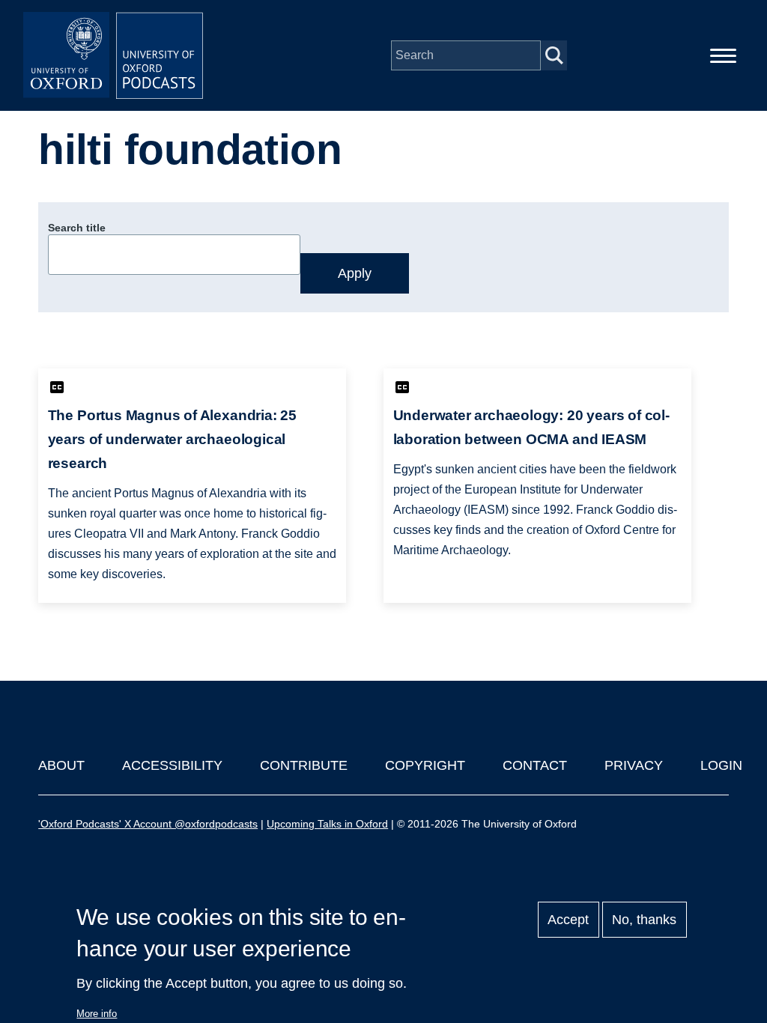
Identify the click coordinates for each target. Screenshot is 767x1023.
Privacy (633, 765)
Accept (568, 919)
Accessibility (172, 765)
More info (96, 1013)
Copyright (425, 765)
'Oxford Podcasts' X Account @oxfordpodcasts (148, 824)
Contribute (304, 765)
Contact (535, 765)
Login (721, 765)
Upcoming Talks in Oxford (327, 824)
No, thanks (644, 919)
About (61, 765)
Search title (77, 228)
